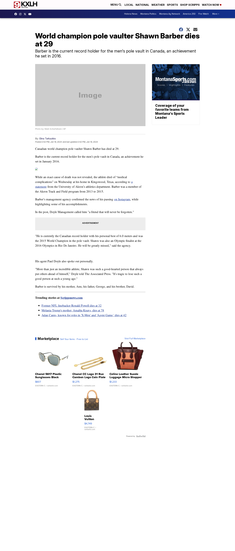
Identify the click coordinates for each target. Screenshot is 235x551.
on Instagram (122, 199)
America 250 (189, 14)
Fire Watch (203, 14)
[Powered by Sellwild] (140, 436)
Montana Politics (148, 14)
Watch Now (211, 4)
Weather (158, 4)
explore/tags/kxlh (21, 14)
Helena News (130, 14)
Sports (172, 4)
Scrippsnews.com (71, 297)
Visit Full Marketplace (135, 339)
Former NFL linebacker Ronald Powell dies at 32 (72, 305)
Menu (114, 4)
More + (215, 14)
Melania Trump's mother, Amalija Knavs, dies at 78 (73, 310)
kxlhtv (16, 14)
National (142, 4)
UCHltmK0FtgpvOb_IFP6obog (30, 14)
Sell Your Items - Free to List (74, 339)
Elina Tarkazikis (47, 138)
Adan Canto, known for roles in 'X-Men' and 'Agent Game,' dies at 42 (84, 315)
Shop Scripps (190, 4)
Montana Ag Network (169, 14)
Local (129, 4)
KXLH (26, 14)
